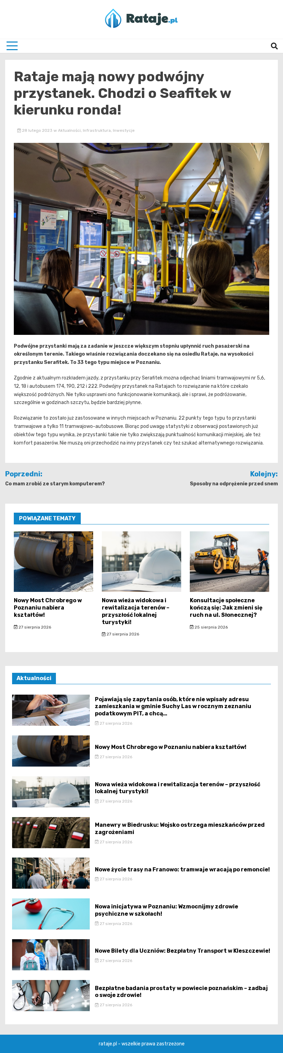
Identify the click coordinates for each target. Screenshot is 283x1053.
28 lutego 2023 (37, 130)
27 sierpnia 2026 (34, 627)
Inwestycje (124, 130)
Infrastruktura (97, 130)
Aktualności (69, 130)
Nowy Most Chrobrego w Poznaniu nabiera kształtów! (48, 607)
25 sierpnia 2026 (211, 627)
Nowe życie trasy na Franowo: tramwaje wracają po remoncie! (182, 869)
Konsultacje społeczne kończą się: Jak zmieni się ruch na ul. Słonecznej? (226, 607)
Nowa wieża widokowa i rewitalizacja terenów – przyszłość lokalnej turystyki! (135, 611)
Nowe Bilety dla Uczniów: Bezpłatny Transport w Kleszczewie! (182, 950)
